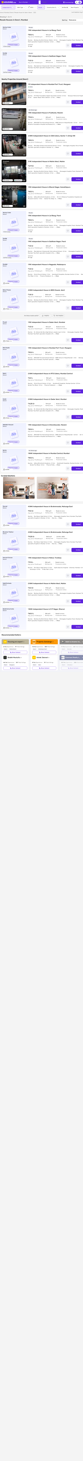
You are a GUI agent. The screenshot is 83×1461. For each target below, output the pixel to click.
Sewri (11, 12)
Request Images (13, 44)
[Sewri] (40, 2)
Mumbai (6, 12)
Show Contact (16, 652)
